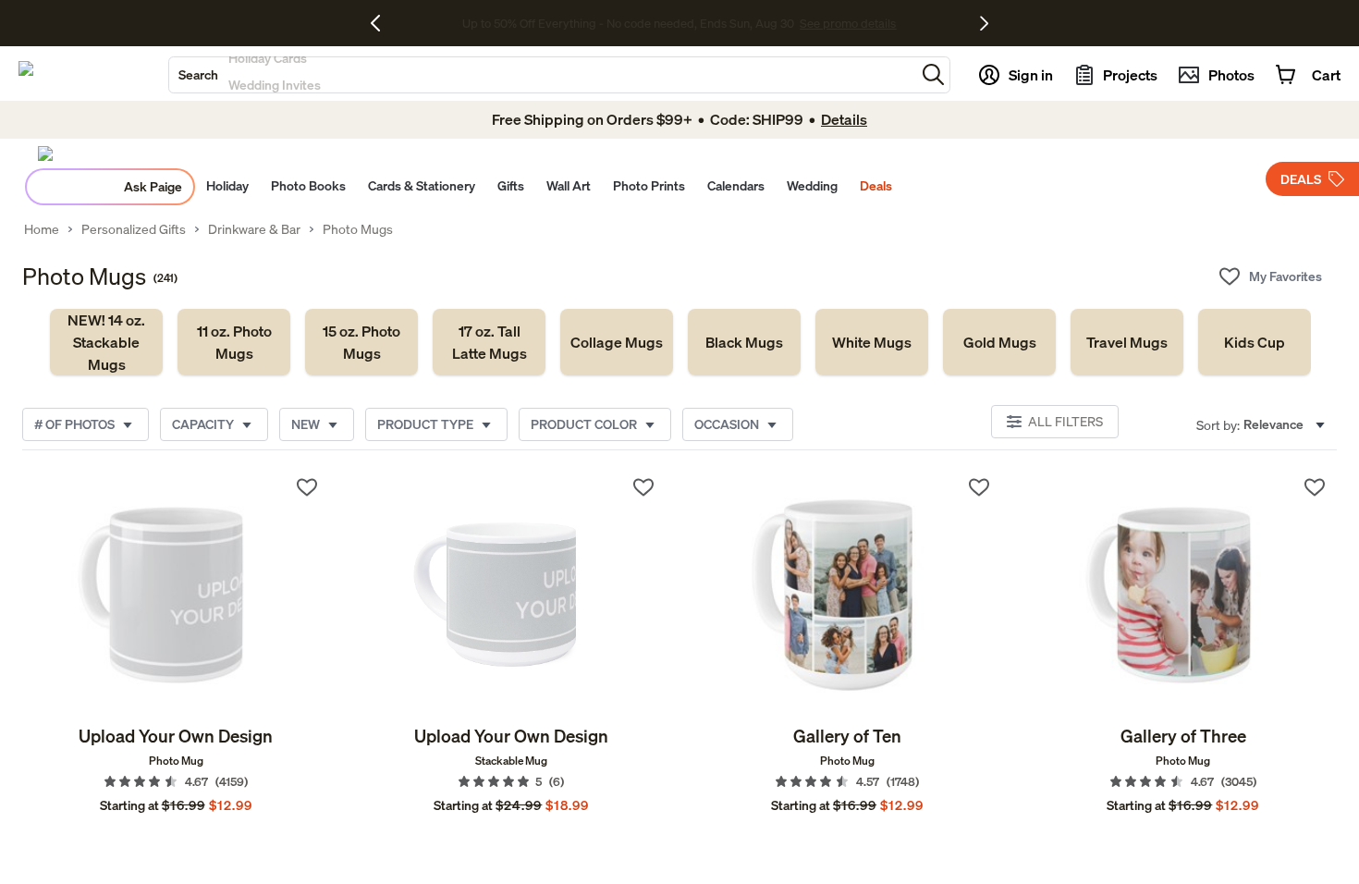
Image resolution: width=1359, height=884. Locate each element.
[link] (106, 342)
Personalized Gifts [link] (133, 229)
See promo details (841, 23)
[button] (933, 74)
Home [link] (41, 229)
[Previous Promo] (382, 23)
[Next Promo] (984, 23)
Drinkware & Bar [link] (254, 229)
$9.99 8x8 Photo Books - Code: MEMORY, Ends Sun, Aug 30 (628, 23)
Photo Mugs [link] (358, 229)
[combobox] (542, 74)
